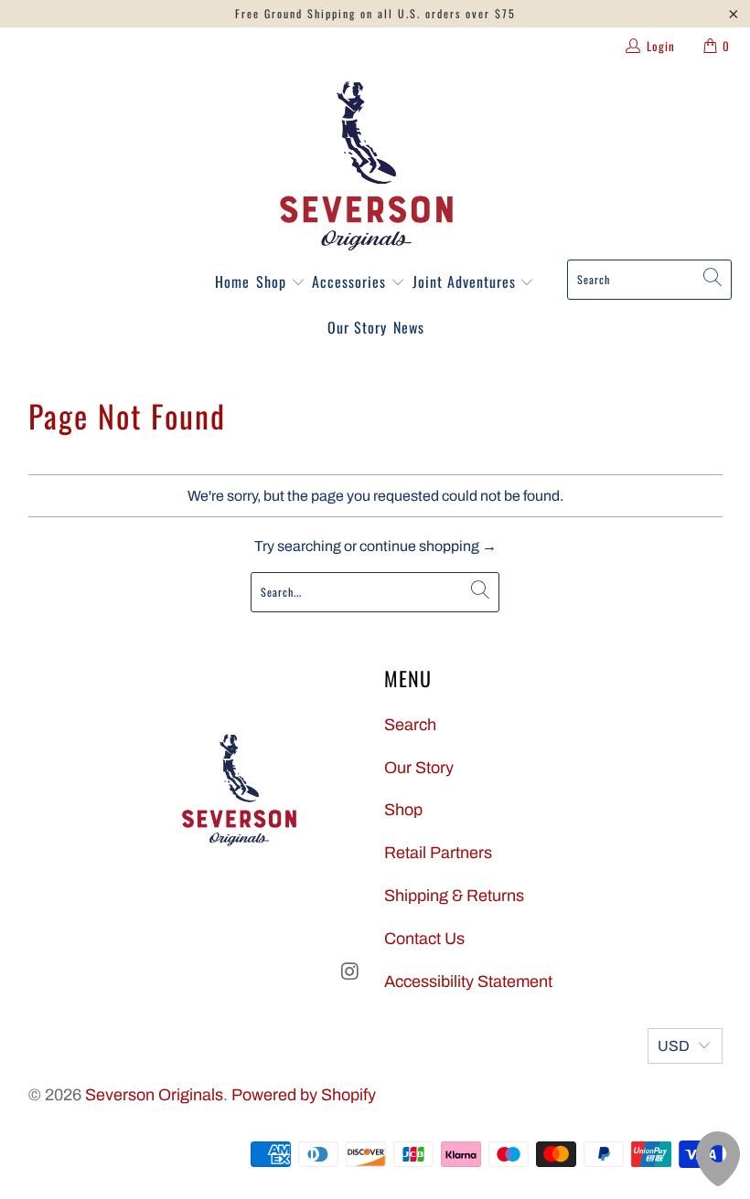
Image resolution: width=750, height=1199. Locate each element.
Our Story (357, 327)
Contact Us (424, 938)
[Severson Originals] (366, 166)
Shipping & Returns (454, 895)
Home (232, 281)
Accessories (351, 281)
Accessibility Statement (468, 981)
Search (410, 725)
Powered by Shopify (303, 1095)
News (408, 327)
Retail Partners (438, 853)
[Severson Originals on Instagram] (350, 972)
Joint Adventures (466, 281)
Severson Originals (154, 1095)
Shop (273, 281)
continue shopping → (428, 546)
